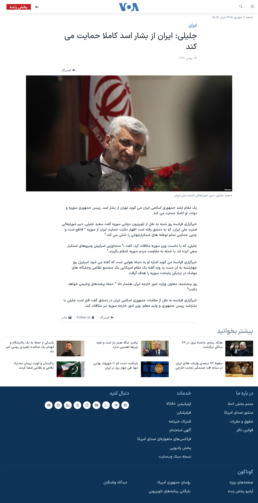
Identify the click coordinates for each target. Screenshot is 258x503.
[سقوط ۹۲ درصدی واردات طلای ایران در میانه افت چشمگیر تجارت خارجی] (239, 369)
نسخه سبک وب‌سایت (175, 456)
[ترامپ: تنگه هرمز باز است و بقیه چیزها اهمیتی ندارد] (155, 348)
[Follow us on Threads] (77, 405)
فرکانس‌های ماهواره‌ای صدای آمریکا (164, 439)
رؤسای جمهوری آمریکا (173, 482)
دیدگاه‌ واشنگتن (115, 482)
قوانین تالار (244, 430)
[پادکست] (58, 405)
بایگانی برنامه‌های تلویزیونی (169, 491)
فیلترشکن (184, 412)
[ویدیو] (37, 7)
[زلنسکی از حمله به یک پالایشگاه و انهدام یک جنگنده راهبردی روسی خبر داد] (70, 348)
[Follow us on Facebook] (125, 405)
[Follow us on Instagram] (87, 405)
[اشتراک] (48, 405)
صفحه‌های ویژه (241, 482)
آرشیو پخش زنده (240, 491)
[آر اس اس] (68, 405)
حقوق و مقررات (241, 421)
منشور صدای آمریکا (238, 412)
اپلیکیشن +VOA (178, 404)
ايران (192, 25)
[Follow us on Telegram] (115, 405)
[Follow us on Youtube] (96, 405)
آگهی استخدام (180, 430)
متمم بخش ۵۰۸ (240, 404)
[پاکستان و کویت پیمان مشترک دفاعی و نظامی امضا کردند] (70, 369)
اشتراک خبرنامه (180, 421)
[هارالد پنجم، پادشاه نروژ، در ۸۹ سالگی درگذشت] (239, 348)
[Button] (68, 70)
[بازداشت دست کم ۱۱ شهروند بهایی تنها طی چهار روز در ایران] (155, 369)
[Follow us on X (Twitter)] (106, 405)
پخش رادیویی (180, 448)
